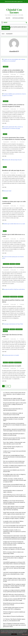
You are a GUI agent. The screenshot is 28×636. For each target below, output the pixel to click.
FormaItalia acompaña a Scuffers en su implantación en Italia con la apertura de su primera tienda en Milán (14, 531)
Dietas (4, 167)
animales (5, 362)
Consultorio (6, 296)
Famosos (5, 331)
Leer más (4, 90)
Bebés (4, 231)
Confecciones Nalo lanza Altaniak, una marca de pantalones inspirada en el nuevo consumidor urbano (14, 419)
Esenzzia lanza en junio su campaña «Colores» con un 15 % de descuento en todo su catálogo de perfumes (14, 558)
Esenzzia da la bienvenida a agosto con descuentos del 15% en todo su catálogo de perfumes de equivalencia (14, 404)
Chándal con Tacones (14, 11)
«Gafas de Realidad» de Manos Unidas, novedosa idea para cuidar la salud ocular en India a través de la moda (14, 580)
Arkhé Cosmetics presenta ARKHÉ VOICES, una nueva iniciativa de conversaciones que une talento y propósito (14, 486)
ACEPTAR (14, 634)
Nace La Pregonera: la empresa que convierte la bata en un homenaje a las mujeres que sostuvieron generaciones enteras (14, 625)
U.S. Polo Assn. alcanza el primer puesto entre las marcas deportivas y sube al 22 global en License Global (14, 394)
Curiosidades (14, 296)
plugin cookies (24, 634)
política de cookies (4, 632)
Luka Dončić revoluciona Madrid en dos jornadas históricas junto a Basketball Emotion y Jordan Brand (14, 574)
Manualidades (18, 362)
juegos (5, 134)
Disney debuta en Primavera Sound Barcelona (13, 616)
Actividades (6, 329)
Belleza (5, 198)
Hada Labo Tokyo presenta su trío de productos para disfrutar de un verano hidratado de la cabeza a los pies (14, 425)
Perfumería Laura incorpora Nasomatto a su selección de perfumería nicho (12, 1)
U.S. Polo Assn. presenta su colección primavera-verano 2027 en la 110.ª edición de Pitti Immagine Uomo (14, 568)
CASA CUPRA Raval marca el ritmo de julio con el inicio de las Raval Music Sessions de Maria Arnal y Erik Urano (14, 496)
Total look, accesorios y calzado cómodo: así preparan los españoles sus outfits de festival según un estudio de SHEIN (14, 480)
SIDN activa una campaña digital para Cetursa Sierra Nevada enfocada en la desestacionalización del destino (14, 457)
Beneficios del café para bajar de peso (13, 170)
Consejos (5, 66)
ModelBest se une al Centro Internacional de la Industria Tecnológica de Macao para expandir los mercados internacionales (14, 502)
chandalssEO (6, 74)
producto (20, 296)
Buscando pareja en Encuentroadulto (13, 267)
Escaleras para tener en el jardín (11, 366)
